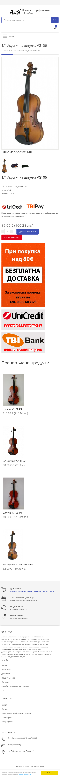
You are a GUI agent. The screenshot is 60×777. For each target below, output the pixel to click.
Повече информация (25, 774)
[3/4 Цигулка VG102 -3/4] (30, 442)
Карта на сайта (37, 766)
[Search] (54, 20)
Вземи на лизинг (11, 237)
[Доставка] (23, 274)
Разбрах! (49, 773)
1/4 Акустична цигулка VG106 (18, 564)
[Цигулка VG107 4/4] (30, 390)
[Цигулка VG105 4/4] (30, 493)
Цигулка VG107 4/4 (12, 409)
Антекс (19, 766)
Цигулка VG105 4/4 (12, 512)
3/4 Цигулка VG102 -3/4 (14, 460)
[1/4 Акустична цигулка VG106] (5, 166)
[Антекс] (30, 12)
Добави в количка (27, 231)
